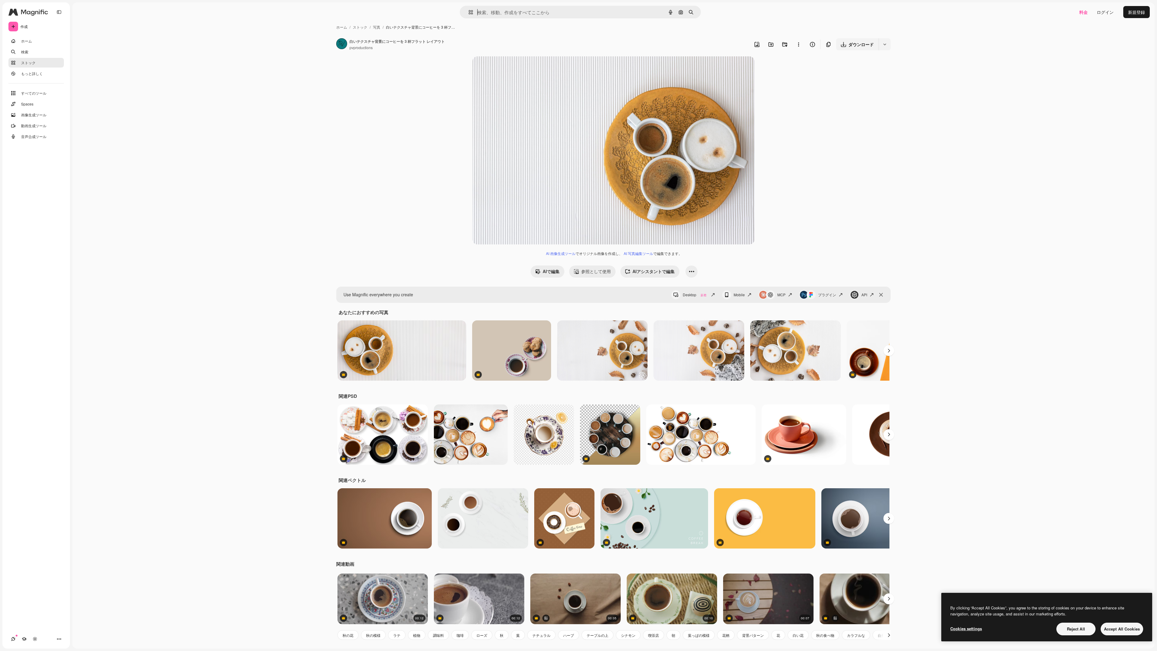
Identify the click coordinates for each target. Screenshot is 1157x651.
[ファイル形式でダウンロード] (885, 44)
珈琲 (460, 635)
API (864, 294)
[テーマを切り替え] (35, 639)
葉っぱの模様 (699, 635)
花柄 (725, 635)
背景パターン (753, 635)
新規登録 (1136, 12)
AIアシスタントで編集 (653, 271)
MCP (781, 294)
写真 (376, 27)
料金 (1083, 12)
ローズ (481, 635)
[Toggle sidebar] (59, 12)
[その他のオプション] (798, 44)
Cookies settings (966, 628)
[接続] (13, 639)
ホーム (341, 27)
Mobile (739, 294)
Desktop (695, 294)
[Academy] (24, 639)
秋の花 (348, 635)
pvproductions (361, 47)
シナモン (628, 635)
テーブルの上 (597, 635)
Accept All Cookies (1122, 629)
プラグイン (827, 294)
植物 (416, 635)
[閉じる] (881, 294)
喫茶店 (653, 635)
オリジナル (514, 68)
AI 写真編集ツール (638, 253)
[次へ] (888, 350)
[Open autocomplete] (468, 12)
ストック (360, 27)
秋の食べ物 (825, 635)
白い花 (798, 635)
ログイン (1105, 12)
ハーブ (568, 635)
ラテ (396, 635)
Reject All (1076, 629)
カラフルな (856, 635)
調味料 (438, 635)
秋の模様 (373, 635)
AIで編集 (551, 271)
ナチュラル (541, 635)
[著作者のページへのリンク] (341, 44)
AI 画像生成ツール (560, 253)
